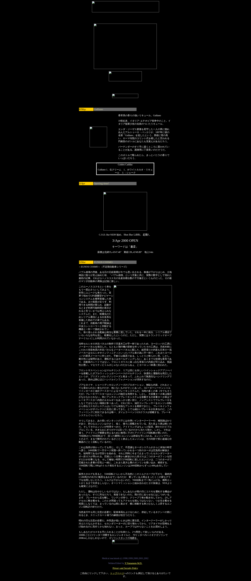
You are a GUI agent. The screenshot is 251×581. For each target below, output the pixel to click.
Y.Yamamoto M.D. (133, 563)
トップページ (117, 573)
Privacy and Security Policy (125, 568)
